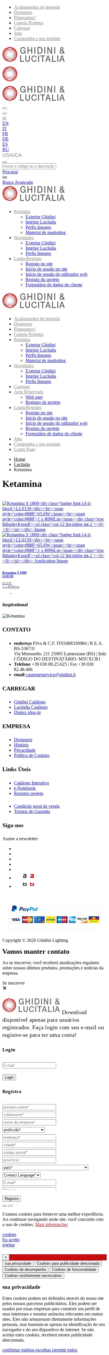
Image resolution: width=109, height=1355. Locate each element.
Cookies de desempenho (25, 1269)
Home (19, 459)
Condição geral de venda (37, 806)
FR (5, 133)
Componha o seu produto (37, 38)
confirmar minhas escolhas (27, 1349)
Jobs (18, 33)
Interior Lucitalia (41, 221)
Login (9, 1077)
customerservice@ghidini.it (51, 674)
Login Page (24, 449)
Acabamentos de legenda (37, 7)
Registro (12, 1198)
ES (5, 144)
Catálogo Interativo (31, 782)
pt (4, 117)
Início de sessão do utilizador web (56, 274)
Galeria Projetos (28, 22)
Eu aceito (10, 1239)
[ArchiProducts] (25, 877)
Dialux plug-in (27, 712)
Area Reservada (28, 391)
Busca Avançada (17, 182)
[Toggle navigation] (4, 162)
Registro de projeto (43, 402)
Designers (23, 12)
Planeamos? (25, 17)
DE (5, 138)
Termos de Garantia (32, 811)
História (21, 744)
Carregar (22, 28)
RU (5, 149)
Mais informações (51, 1224)
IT (4, 128)
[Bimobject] (25, 886)
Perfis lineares (38, 227)
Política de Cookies (31, 755)
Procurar (10, 171)
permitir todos (64, 1349)
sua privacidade (18, 1263)
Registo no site (39, 263)
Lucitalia (22, 464)
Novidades (24, 237)
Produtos (22, 211)
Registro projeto (28, 793)
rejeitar (8, 1244)
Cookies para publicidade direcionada (68, 1263)
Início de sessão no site (46, 269)
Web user (34, 397)
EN (5, 123)
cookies (9, 1234)
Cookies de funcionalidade (74, 1269)
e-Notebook (25, 788)
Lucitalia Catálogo (31, 707)
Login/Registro (28, 258)
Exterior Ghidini (41, 216)
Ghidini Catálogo (30, 701)
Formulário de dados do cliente (54, 284)
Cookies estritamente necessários (33, 1275)
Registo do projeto (42, 279)
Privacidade (24, 750)
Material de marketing (46, 232)
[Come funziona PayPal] (54, 932)
